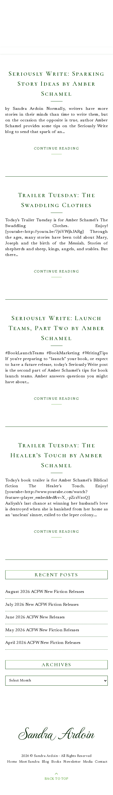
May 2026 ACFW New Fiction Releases (42, 630)
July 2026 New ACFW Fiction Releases (42, 605)
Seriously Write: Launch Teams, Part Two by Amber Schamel (56, 328)
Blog (45, 761)
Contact (101, 761)
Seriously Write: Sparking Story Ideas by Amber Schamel (56, 84)
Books (56, 761)
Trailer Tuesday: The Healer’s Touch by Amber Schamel (56, 455)
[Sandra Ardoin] (56, 23)
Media (88, 761)
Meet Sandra (29, 761)
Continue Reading (56, 148)
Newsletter (72, 761)
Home (12, 761)
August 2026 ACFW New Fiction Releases (44, 592)
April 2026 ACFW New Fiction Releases (42, 643)
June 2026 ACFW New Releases (35, 617)
